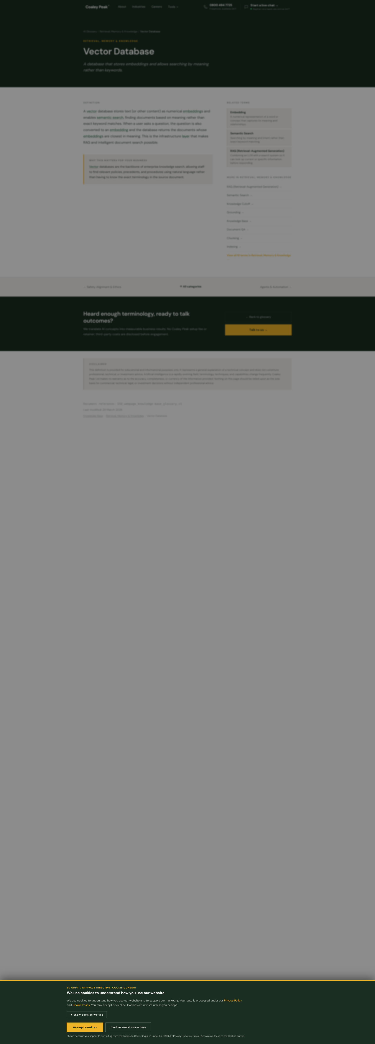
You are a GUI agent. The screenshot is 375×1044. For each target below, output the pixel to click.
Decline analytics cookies (128, 1027)
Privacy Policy (233, 1001)
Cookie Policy (81, 1005)
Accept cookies (85, 1027)
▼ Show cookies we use (87, 1014)
